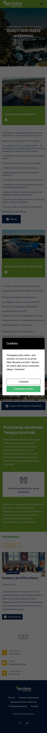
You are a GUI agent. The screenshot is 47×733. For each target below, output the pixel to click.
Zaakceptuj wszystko (23, 389)
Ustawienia (23, 381)
